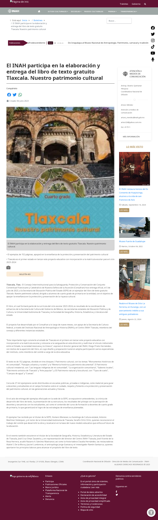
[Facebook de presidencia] (116, 492)
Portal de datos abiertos (91, 492)
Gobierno (136, 4)
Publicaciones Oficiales (56, 484)
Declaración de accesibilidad (93, 495)
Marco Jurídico (52, 487)
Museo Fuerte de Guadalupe (132, 241)
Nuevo (123, 43)
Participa (49, 481)
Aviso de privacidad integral (93, 498)
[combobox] (119, 20)
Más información (131, 136)
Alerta (48, 496)
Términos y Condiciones (91, 504)
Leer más (95, 487)
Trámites (124, 4)
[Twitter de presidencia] (117, 494)
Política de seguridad (90, 507)
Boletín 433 (24, 274)
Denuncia (49, 499)
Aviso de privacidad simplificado (95, 501)
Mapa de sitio (86, 510)
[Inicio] (39, 11)
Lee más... (124, 210)
